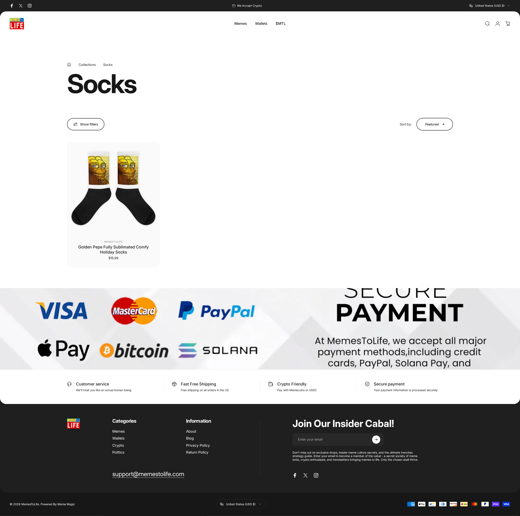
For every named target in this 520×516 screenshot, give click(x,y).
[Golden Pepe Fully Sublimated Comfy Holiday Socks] (113, 188)
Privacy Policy (198, 445)
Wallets (118, 438)
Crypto (118, 445)
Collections (87, 65)
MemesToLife (113, 241)
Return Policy (197, 452)
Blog (190, 438)
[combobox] (489, 5)
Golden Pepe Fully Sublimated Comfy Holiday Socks (113, 250)
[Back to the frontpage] (69, 65)
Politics (118, 452)
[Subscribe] (376, 439)
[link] (148, 474)
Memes (118, 431)
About (191, 431)
